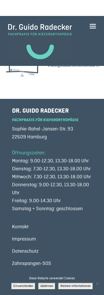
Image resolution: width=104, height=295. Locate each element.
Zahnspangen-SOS (31, 263)
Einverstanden (23, 286)
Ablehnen (46, 286)
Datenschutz (25, 251)
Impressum (24, 239)
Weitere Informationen (75, 286)
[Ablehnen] (97, 283)
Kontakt (20, 226)
